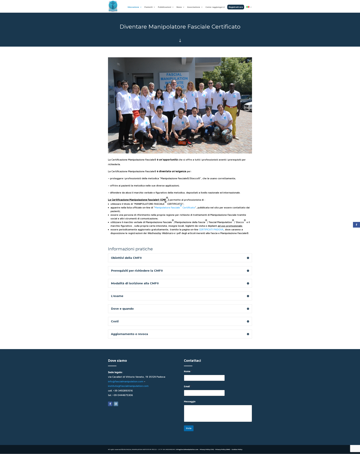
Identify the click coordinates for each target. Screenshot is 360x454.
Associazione (193, 7)
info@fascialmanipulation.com (125, 381)
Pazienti (148, 7)
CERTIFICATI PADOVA (211, 229)
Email (187, 386)
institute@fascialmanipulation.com (128, 385)
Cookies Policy (237, 449)
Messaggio (189, 401)
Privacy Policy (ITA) (207, 449)
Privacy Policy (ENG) (222, 449)
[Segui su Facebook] (110, 404)
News (179, 7)
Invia (188, 428)
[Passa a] (249, 9)
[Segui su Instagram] (116, 404)
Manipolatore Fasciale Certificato (175, 206)
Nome (188, 371)
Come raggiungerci (215, 7)
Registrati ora (236, 7)
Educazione (133, 7)
